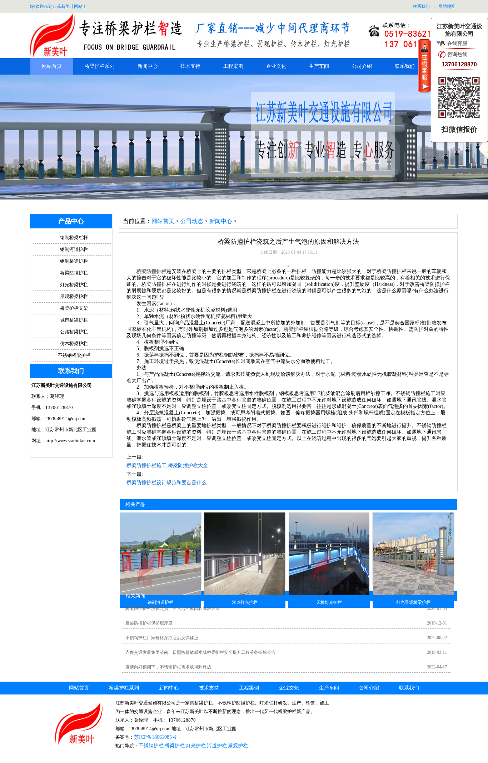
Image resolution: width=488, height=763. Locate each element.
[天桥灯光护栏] (329, 594)
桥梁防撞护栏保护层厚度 (149, 623)
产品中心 (71, 221)
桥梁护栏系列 (100, 66)
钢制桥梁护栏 (74, 261)
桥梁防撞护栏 (151, 271)
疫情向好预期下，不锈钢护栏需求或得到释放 (168, 667)
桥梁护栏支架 (74, 308)
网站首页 (52, 66)
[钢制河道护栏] (160, 594)
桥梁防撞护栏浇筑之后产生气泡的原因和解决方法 (172, 608)
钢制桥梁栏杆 (74, 237)
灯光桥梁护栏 (74, 284)
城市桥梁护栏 (74, 320)
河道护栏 (217, 745)
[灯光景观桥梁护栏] (413, 594)
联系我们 (421, 6)
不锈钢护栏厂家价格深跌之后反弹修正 (161, 637)
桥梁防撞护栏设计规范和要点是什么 (166, 482)
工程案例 (233, 66)
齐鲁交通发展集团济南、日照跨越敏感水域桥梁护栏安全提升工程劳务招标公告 (200, 652)
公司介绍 (362, 66)
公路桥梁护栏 (74, 331)
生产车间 (319, 66)
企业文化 (276, 66)
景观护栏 (238, 745)
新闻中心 (148, 66)
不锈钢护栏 (151, 745)
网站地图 (446, 6)
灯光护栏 (196, 745)
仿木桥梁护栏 (74, 343)
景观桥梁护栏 (74, 296)
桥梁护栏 (294, 329)
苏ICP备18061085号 (155, 737)
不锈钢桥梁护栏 (74, 355)
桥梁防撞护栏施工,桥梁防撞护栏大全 (167, 465)
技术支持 (190, 66)
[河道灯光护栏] (244, 594)
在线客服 (457, 43)
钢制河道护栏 (74, 249)
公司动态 (191, 221)
